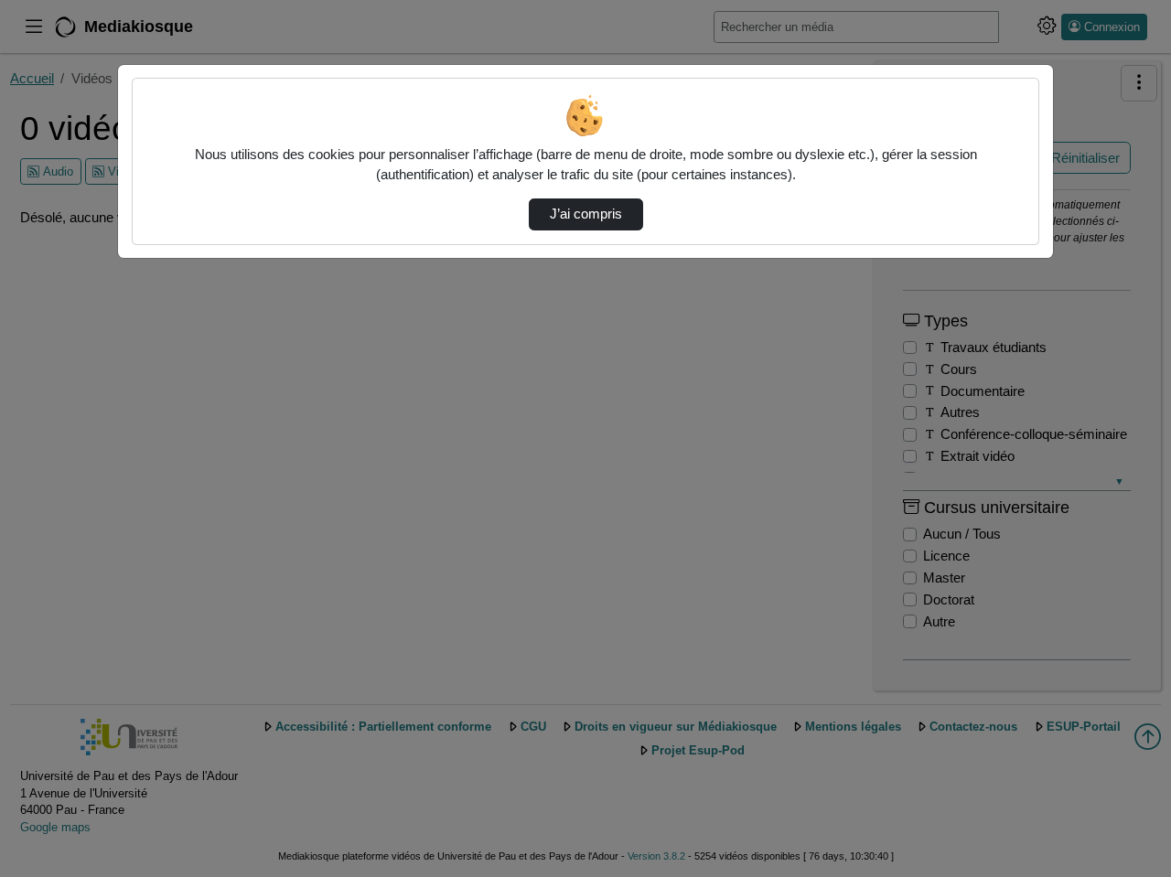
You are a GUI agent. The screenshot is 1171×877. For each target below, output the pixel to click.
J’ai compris (586, 214)
